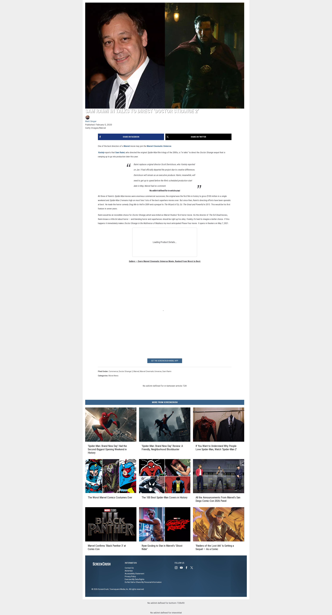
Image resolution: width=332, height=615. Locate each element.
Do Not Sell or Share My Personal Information (143, 582)
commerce (113, 371)
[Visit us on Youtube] (182, 567)
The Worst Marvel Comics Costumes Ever (110, 497)
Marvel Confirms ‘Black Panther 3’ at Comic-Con (107, 547)
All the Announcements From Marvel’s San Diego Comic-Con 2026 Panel (218, 499)
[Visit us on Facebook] (187, 567)
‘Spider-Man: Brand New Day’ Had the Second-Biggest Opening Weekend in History (107, 449)
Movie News (113, 376)
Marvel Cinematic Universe (159, 146)
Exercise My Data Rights (134, 579)
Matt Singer (90, 121)
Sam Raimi (120, 152)
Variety (101, 152)
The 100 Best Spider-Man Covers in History (164, 497)
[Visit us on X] (192, 567)
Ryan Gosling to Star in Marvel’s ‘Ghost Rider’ (162, 547)
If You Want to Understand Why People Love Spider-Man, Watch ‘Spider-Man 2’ (216, 447)
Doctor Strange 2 (126, 371)
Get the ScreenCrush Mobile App (164, 361)
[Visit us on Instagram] (177, 567)
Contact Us (129, 568)
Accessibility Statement (134, 574)
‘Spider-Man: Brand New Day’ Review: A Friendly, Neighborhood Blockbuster (162, 447)
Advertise (129, 571)
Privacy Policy (130, 576)
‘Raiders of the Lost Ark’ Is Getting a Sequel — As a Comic (215, 547)
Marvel (127, 146)
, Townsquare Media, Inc (118, 589)
